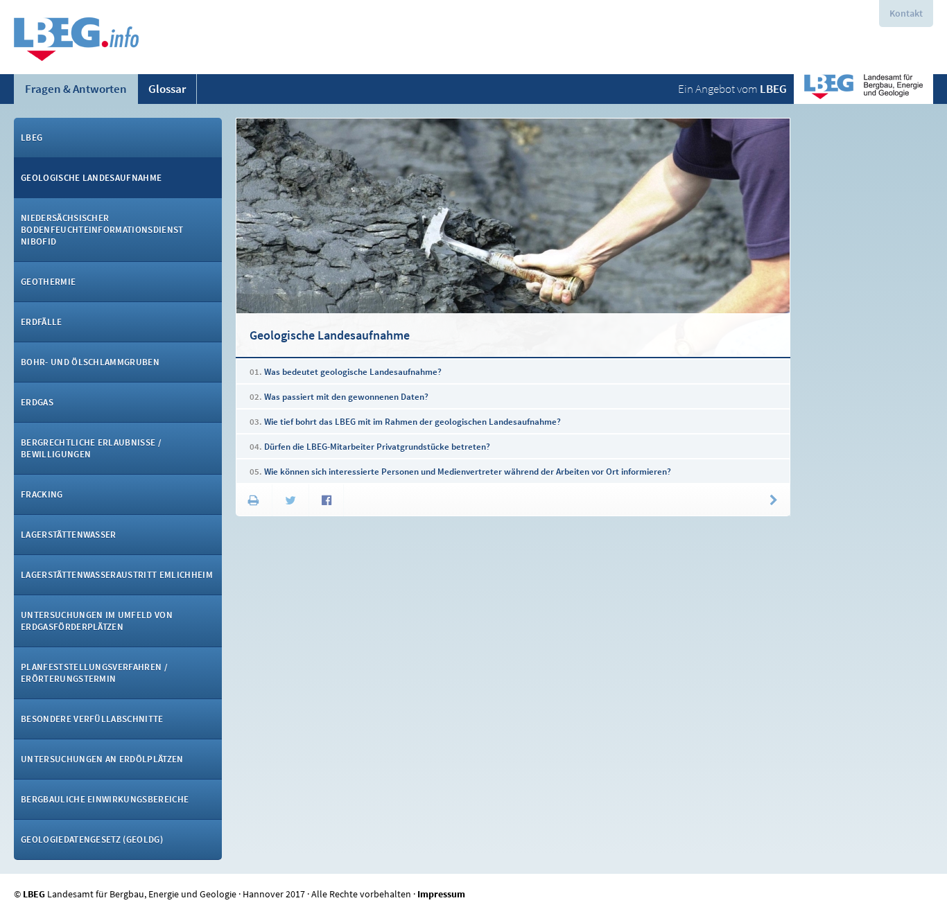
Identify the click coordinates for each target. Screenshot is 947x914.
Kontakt (906, 13)
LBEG (34, 894)
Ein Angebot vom (732, 88)
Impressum (441, 894)
